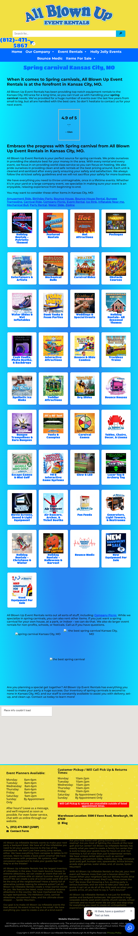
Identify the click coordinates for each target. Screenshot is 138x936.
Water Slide (56, 205)
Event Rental (76, 201)
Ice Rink (91, 201)
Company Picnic (54, 201)
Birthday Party (42, 198)
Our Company (38, 52)
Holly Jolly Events (106, 52)
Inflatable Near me (111, 201)
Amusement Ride (19, 198)
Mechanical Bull (17, 205)
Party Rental (38, 205)
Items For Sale (79, 58)
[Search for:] (65, 33)
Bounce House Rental (90, 198)
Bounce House (64, 198)
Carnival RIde (33, 201)
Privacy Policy (114, 932)
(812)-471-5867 (15, 42)
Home (17, 52)
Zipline (70, 205)
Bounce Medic (50, 58)
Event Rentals (70, 52)
